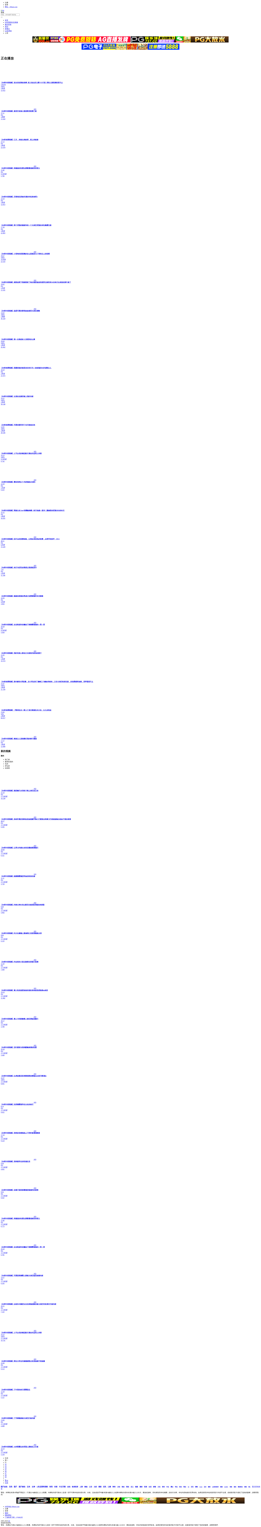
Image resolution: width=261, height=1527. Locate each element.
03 (6, 1466)
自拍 (68, 1486)
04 (6, 1468)
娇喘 (154, 1486)
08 (6, 1475)
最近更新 (8, 24)
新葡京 (7, 29)
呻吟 (114, 1486)
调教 (196, 1486)
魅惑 (209, 1486)
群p (249, 1486)
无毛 (192, 1486)
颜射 (141, 1486)
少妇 (118, 1486)
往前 (6, 1483)
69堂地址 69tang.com (12, 1506)
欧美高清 (75, 1486)
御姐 (85, 1486)
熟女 (185, 1486)
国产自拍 (4, 1486)
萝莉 (163, 1486)
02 (6, 1464)
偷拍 (235, 1486)
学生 (176, 1486)
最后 (6, 1481)
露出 (172, 1486)
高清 (145, 1486)
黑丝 (127, 1486)
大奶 (95, 1486)
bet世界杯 (8, 31)
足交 (205, 1486)
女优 (150, 1486)
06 (6, 1471)
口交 (90, 1486)
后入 (132, 1486)
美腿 (221, 1486)
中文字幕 (62, 1486)
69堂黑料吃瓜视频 (11, 22)
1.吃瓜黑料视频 (42, 1486)
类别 (6, 27)
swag (200, 1486)
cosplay (226, 1486)
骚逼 (136, 1486)
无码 (10, 1486)
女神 (33, 1486)
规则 (6, 1513)
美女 (180, 1486)
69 (9, 1521)
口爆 (109, 1486)
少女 (159, 1486)
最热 (245, 1486)
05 (6, 1469)
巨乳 (104, 1486)
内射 (56, 1486)
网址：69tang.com (11, 7)
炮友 (123, 1486)
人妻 (81, 1486)
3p (188, 1486)
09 (6, 1477)
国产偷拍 (22, 1486)
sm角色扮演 (215, 1486)
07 (6, 1473)
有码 (51, 1486)
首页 (6, 20)
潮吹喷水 (240, 1486)
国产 (15, 1486)
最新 (100, 1486)
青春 (231, 1486)
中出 (167, 1486)
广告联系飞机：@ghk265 (14, 1517)
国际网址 (8, 1515)
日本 (28, 1486)
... (5, 1479)
